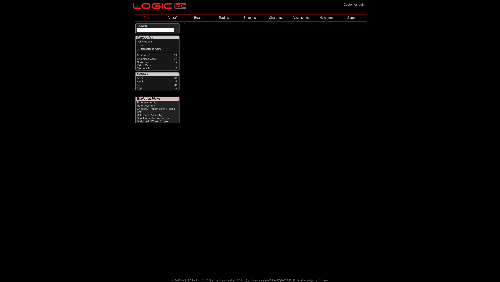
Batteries (250, 17)
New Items (327, 17)
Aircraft (172, 17)
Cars (146, 17)
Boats (198, 17)
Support (352, 17)
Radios (224, 17)
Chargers (275, 17)
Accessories (301, 17)
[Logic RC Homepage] (160, 8)
